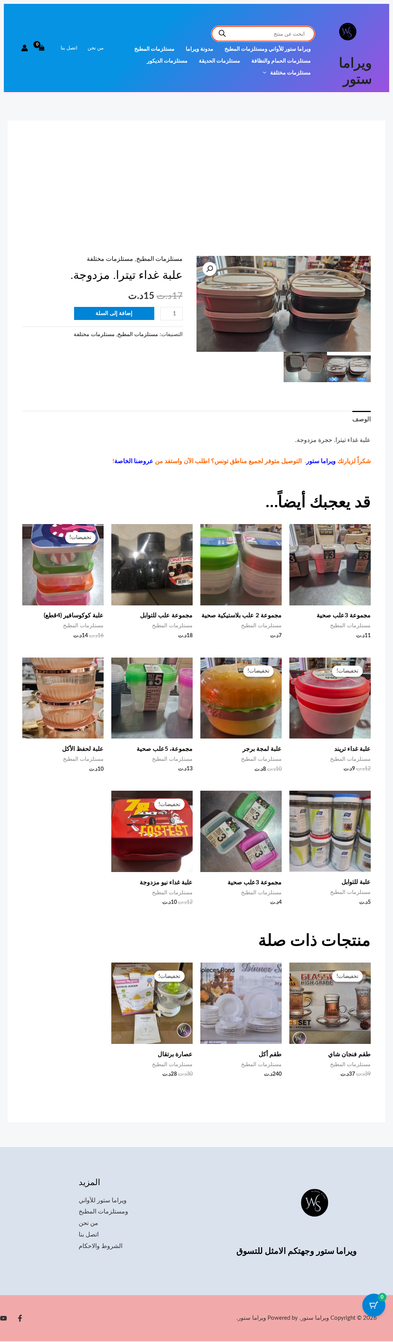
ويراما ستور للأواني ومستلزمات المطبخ (268, 49)
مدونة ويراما (199, 49)
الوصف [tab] (361, 419)
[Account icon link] (24, 48)
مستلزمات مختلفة (290, 73)
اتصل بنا (69, 48)
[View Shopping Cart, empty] (42, 48)
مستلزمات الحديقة (219, 61)
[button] (266, 73)
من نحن (96, 48)
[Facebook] (20, 1318)
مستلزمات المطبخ (154, 49)
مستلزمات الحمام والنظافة (281, 61)
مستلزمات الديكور (167, 61)
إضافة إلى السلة (114, 313)
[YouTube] (3, 1318)
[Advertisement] (197, 198)
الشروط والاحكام (100, 1246)
